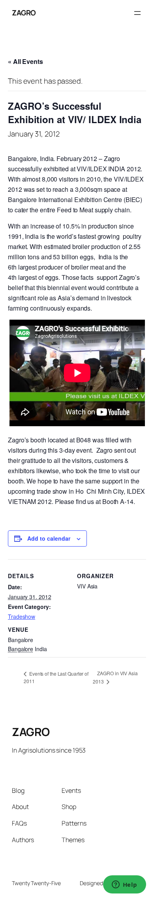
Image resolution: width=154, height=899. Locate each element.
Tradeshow (21, 616)
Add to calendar (48, 538)
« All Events (25, 61)
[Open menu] (137, 13)
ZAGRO (24, 12)
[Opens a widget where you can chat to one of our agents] (124, 885)
